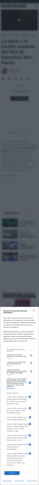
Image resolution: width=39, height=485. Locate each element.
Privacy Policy (32, 481)
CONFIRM (12, 473)
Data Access (19, 481)
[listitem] (19, 350)
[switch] (30, 355)
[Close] (35, 311)
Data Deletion (7, 481)
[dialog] (19, 396)
